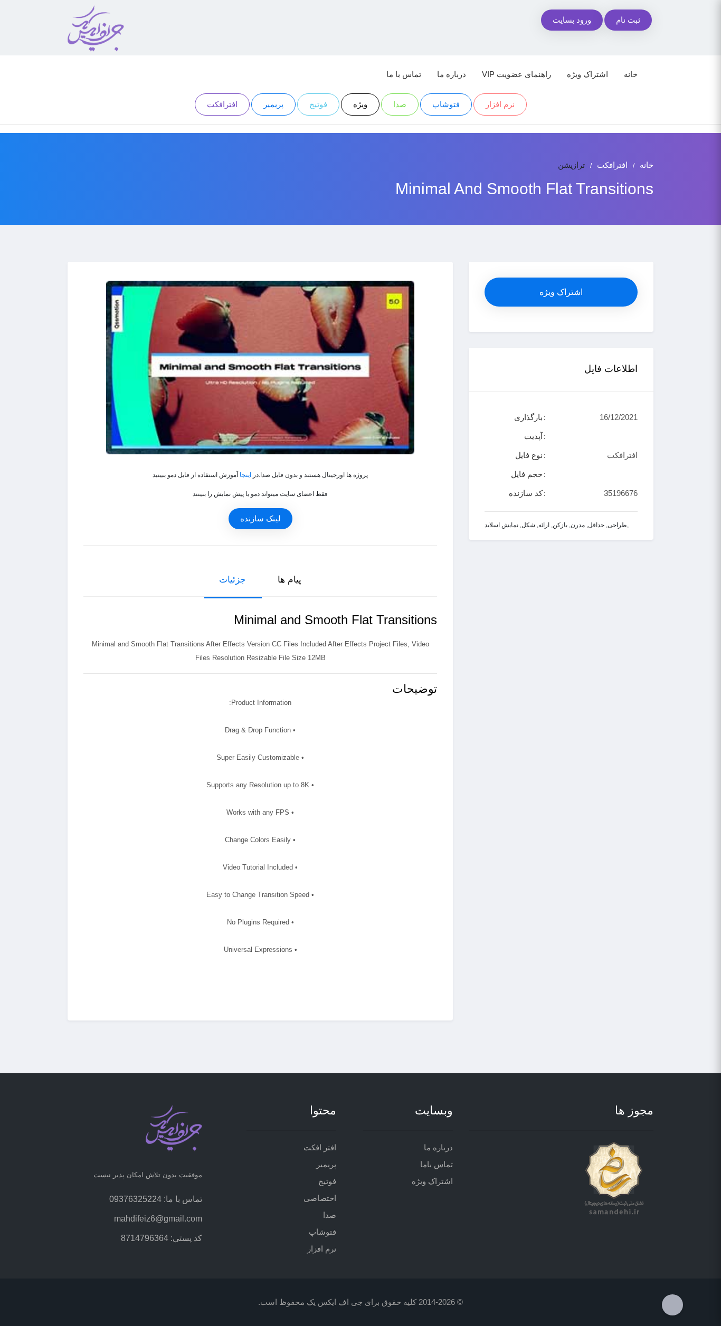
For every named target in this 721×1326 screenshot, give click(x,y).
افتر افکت (319, 1147)
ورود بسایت (572, 19)
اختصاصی (319, 1198)
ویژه (360, 104)
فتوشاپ (446, 104)
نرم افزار (500, 104)
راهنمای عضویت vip (516, 74)
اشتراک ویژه (587, 74)
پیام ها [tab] (289, 580)
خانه (631, 74)
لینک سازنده (260, 518)
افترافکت (222, 104)
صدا (399, 104)
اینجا (245, 475)
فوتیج (318, 104)
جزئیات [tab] (232, 580)
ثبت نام (628, 19)
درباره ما (451, 74)
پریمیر (273, 104)
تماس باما (436, 1164)
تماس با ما (403, 74)
